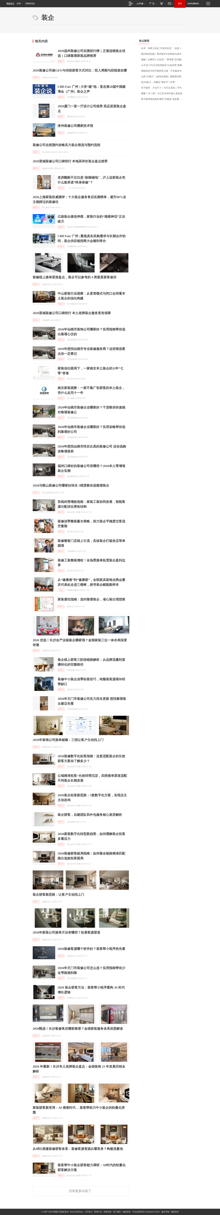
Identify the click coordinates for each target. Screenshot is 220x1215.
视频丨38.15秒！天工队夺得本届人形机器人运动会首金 (164, 93)
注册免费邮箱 (193, 3)
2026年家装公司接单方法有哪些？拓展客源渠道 (66, 932)
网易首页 (10, 3)
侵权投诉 (175, 1212)
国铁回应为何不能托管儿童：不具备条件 (161, 71)
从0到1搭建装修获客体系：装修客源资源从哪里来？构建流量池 (78, 1148)
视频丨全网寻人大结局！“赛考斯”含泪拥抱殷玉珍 (164, 59)
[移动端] (131, 3)
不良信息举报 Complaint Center (146, 1212)
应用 (19, 3)
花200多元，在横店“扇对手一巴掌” (158, 82)
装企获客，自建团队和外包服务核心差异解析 (90, 814)
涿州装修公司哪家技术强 (75, 125)
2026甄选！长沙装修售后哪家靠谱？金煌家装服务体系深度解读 (78, 1028)
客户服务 (117, 1212)
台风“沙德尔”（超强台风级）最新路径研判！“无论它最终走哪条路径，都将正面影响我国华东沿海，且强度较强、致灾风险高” (164, 76)
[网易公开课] (141, 3)
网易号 (61, 61)
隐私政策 (126, 1212)
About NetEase (76, 1212)
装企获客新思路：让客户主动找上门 (58, 894)
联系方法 (98, 1212)
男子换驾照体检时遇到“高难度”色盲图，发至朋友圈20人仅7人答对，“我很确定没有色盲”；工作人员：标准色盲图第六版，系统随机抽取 (164, 99)
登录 (180, 3)
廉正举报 (165, 1212)
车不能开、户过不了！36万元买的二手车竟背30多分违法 (164, 88)
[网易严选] (152, 3)
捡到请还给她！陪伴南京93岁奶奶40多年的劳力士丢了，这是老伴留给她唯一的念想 (164, 54)
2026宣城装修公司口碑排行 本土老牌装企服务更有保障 (72, 313)
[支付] (162, 3)
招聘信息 (107, 1212)
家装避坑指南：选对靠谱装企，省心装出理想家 (91, 599)
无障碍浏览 (30, 3)
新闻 (61, 590)
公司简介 (88, 1212)
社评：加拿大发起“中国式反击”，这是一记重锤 (164, 48)
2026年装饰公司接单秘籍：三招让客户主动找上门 (68, 740)
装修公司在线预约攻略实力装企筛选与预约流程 (66, 145)
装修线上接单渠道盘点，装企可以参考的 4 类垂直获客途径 (74, 277)
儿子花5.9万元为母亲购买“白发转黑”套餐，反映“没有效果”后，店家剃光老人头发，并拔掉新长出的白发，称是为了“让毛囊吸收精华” (164, 65)
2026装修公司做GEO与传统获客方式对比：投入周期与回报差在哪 (80, 70)
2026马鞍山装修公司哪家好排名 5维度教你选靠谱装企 (71, 485)
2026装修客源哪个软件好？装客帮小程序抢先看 (91, 948)
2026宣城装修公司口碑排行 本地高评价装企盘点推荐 (70, 161)
